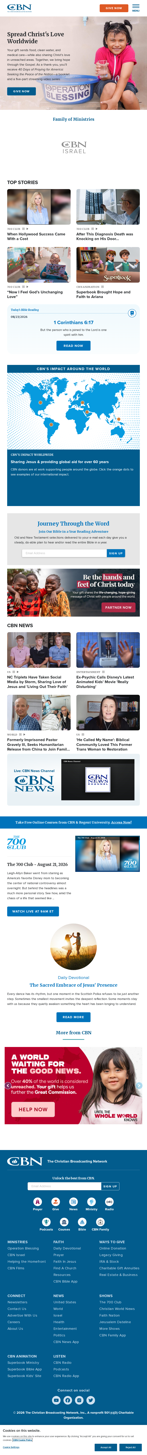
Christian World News (117, 1309)
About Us (15, 1329)
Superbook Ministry (23, 1363)
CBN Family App (112, 1335)
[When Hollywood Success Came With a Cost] (39, 207)
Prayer (58, 1255)
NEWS (58, 1295)
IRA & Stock (109, 1261)
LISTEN (59, 1356)
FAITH (58, 1242)
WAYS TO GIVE (112, 1242)
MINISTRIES (18, 1242)
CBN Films (16, 1268)
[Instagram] (79, 1400)
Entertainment (65, 1329)
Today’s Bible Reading (25, 310)
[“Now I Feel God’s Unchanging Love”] (39, 265)
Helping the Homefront (27, 1261)
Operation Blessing (23, 1248)
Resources (62, 1275)
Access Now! (121, 822)
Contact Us (17, 1309)
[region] (73, 1440)
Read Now (73, 345)
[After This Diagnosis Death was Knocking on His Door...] (108, 207)
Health (59, 1322)
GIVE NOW (21, 91)
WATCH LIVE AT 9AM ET (33, 911)
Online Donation (112, 1248)
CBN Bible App (65, 1281)
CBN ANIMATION (22, 1356)
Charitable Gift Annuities (119, 1268)
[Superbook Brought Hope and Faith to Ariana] (108, 265)
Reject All (130, 1447)
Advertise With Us (22, 1315)
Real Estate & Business (118, 1275)
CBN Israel (16, 1255)
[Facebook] (67, 1400)
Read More (73, 1017)
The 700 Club (110, 1302)
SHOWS (106, 1295)
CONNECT (16, 1295)
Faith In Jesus (64, 1261)
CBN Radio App (66, 1376)
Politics (59, 1335)
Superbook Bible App (25, 1369)
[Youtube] (56, 1400)
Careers (14, 1322)
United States (64, 1302)
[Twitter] (90, 1400)
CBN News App (66, 1342)
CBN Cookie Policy (22, 1440)
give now (114, 8)
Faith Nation (109, 1315)
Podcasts (61, 1369)
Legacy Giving (111, 1255)
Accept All (106, 1447)
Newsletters (18, 1302)
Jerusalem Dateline (115, 1322)
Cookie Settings (11, 1447)
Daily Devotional (67, 1248)
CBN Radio (62, 1363)
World (58, 1309)
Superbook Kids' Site (24, 1376)
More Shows (109, 1329)
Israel (57, 1315)
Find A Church (65, 1268)
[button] (134, 8)
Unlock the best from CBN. (73, 1178)
